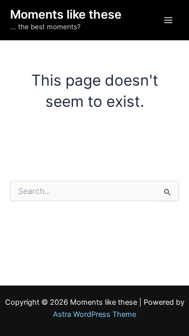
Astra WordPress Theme (94, 314)
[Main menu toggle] (168, 20)
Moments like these (65, 14)
